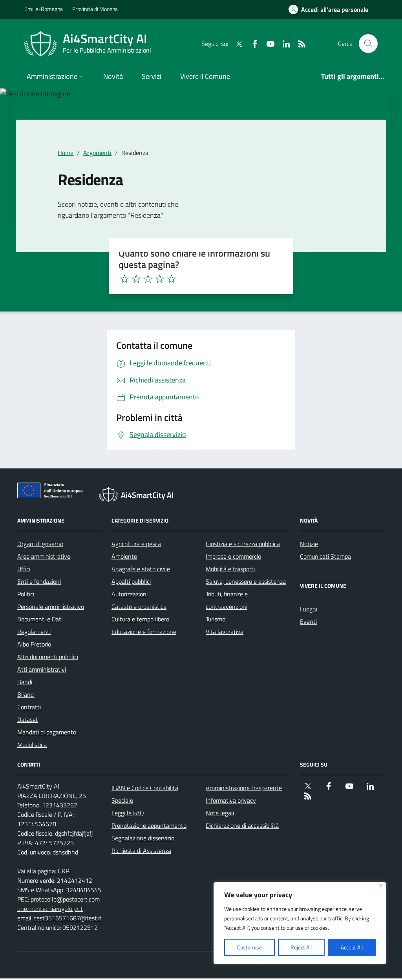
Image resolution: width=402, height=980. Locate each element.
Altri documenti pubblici (47, 656)
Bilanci (26, 694)
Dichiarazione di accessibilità (242, 825)
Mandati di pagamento (46, 732)
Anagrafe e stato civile (140, 569)
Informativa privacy (231, 800)
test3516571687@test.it (68, 918)
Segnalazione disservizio (142, 838)
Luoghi (308, 609)
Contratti (29, 707)
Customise (249, 947)
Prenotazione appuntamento (148, 825)
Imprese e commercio (233, 556)
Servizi (151, 76)
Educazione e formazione (143, 631)
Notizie (309, 543)
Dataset (27, 719)
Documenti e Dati (39, 619)
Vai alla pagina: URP (43, 871)
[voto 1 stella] (124, 279)
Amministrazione (52, 76)
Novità (113, 76)
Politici (25, 594)
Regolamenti (34, 631)
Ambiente (124, 556)
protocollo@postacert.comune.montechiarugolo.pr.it (58, 903)
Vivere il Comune (205, 76)
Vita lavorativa (224, 631)
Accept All (352, 947)
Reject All (301, 947)
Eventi (308, 621)
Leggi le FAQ (127, 813)
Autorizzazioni (129, 594)
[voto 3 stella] (148, 279)
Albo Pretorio (34, 644)
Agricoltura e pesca (136, 543)
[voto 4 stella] (160, 279)
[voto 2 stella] (136, 279)
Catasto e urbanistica (138, 606)
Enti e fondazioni (39, 581)
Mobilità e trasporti (230, 569)
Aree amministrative (43, 556)
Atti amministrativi (41, 669)
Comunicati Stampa (325, 556)
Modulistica (32, 744)
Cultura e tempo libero (140, 619)
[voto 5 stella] (171, 279)
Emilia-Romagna (43, 9)
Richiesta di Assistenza (141, 850)
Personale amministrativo (50, 606)
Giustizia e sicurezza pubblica (243, 543)
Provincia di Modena (95, 9)
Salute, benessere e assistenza (246, 581)
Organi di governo (40, 543)
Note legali (220, 813)
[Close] (381, 885)
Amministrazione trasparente (244, 787)
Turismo (215, 619)
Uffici (23, 569)
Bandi (24, 682)
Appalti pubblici (131, 581)
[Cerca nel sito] (368, 43)
